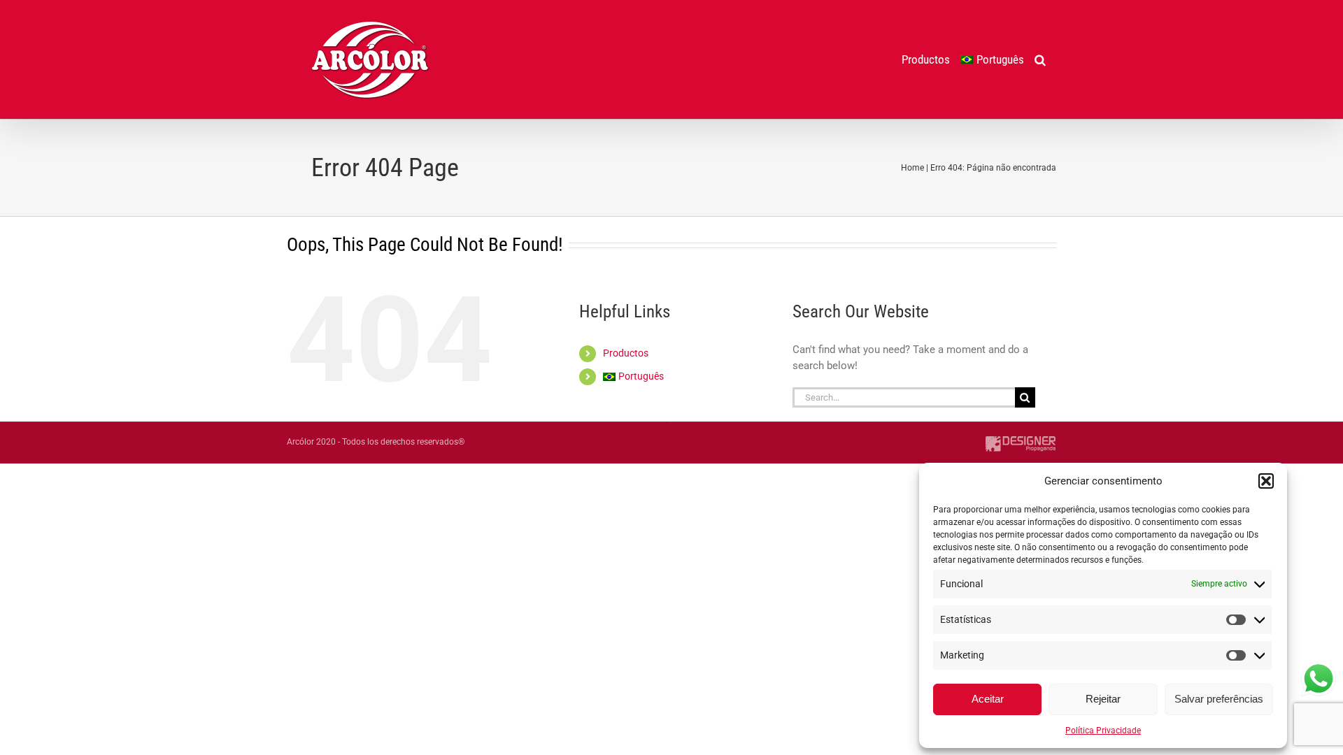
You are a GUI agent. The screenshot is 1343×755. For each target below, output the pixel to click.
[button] (1266, 481)
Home (912, 168)
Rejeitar (1103, 699)
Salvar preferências (1218, 699)
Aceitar (988, 699)
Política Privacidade (1103, 730)
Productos (625, 353)
